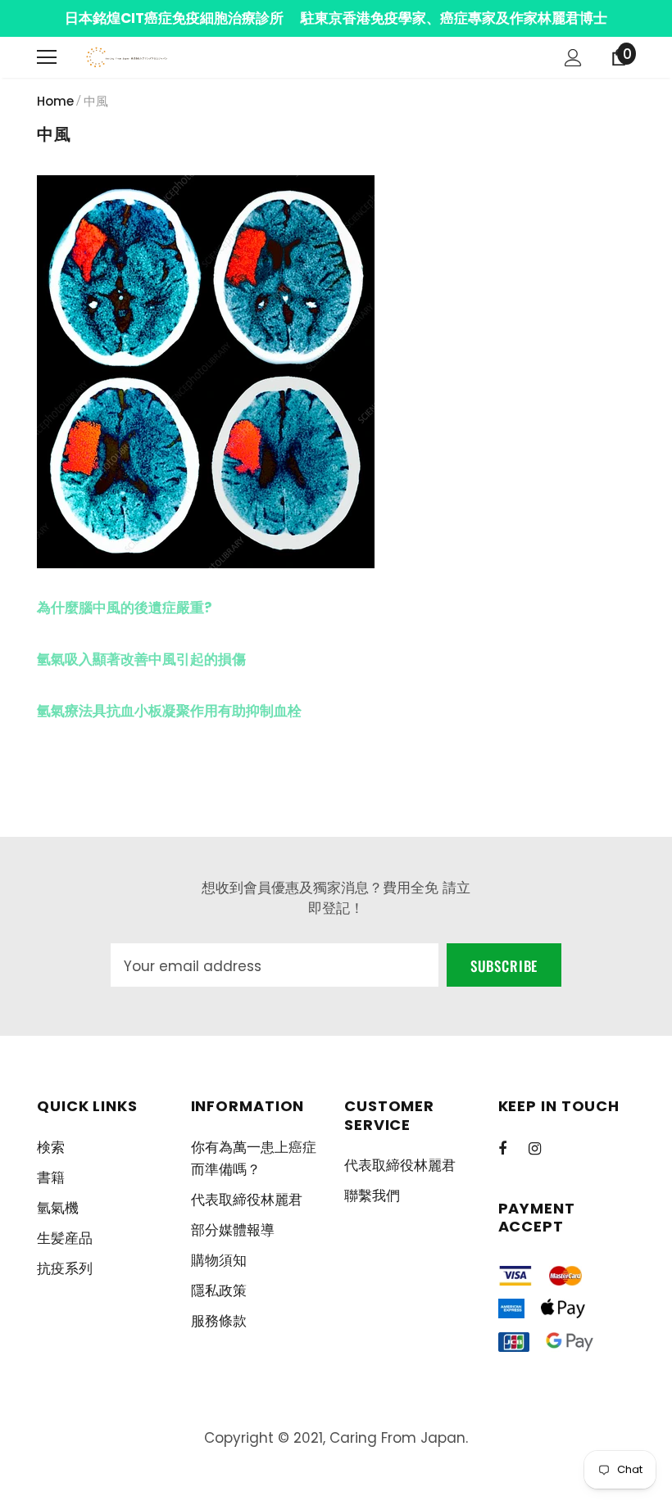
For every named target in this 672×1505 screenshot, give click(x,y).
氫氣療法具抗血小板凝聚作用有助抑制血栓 (169, 711)
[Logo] (127, 58)
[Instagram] (543, 1148)
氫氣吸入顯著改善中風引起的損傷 (141, 659)
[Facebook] (513, 1148)
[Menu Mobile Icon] (47, 57)
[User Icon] (573, 57)
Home (55, 101)
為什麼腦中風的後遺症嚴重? (124, 607)
